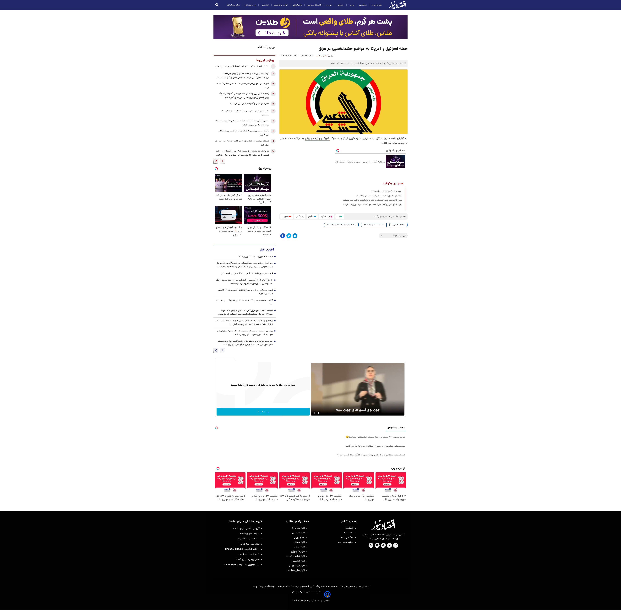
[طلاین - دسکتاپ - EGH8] (310, 27)
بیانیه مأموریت (345, 542)
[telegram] (377, 545)
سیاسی (363, 4)
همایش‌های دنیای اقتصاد (247, 559)
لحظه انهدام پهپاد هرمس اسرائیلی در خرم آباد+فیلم (379, 195)
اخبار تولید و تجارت (295, 556)
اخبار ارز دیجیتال (297, 565)
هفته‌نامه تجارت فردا (249, 544)
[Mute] (319, 413)
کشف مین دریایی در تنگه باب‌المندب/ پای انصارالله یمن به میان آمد (244, 302)
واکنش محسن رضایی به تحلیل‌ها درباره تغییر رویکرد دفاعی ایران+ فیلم (243, 133)
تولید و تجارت (281, 4)
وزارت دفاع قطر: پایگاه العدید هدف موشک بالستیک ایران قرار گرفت (372, 204)
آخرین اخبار (267, 250)
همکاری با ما (347, 537)
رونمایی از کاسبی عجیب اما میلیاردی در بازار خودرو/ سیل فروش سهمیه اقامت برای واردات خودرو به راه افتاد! (245, 333)
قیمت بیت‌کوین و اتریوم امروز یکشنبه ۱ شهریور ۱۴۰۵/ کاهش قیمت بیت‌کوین (245, 292)
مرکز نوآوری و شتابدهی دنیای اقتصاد (241, 564)
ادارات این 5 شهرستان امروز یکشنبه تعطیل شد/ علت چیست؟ (245, 112)
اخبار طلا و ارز (298, 528)
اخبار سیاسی (321, 55)
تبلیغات (349, 528)
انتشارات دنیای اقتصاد (249, 554)
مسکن (340, 4)
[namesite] (397, 5)
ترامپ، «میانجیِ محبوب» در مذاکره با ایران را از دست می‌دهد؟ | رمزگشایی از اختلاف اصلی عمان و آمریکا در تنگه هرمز (243, 76)
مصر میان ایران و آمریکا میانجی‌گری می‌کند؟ (249, 103)
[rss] (371, 545)
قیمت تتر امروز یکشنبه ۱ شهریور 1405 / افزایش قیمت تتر (247, 273)
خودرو (329, 4)
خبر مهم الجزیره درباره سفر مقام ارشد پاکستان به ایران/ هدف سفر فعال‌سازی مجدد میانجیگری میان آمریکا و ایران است (245, 343)
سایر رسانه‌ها (233, 4)
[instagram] (383, 545)
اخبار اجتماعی (298, 560)
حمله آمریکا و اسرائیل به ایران (341, 224)
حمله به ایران (398, 224)
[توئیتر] (288, 235)
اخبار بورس (299, 537)
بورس (351, 4)
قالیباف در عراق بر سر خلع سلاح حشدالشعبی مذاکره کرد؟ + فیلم (243, 85)
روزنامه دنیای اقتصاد (249, 533)
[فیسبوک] (282, 235)
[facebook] (396, 545)
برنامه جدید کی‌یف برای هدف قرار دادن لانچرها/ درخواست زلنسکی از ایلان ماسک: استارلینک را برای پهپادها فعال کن (244, 322)
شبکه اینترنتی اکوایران (249, 538)
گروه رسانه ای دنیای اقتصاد (246, 528)
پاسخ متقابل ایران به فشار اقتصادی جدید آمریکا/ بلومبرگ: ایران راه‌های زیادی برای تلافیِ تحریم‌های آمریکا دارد (244, 95)
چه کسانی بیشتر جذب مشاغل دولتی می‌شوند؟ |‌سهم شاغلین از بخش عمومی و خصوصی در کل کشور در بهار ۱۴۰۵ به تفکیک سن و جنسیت (244, 265)
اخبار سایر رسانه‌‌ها (296, 570)
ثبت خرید (263, 411)
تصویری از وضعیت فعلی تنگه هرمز (387, 191)
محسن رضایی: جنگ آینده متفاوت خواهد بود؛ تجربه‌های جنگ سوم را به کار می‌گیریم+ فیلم (242, 122)
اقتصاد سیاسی (314, 4)
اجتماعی (265, 4)
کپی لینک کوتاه (399, 235)
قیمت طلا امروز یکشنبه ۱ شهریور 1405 (256, 256)
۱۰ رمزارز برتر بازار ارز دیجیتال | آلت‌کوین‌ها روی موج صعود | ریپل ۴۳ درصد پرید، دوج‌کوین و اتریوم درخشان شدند (244, 282)
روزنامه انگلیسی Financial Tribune (242, 549)
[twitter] (389, 545)
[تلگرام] (295, 235)
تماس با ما (348, 532)
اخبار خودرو (299, 546)
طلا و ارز (377, 4)
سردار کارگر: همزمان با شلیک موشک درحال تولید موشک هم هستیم (372, 200)
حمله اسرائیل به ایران (374, 224)
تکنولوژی (297, 4)
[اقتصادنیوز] (383, 525)
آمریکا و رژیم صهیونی (317, 138)
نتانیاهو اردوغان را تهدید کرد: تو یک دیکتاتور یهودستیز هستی (242, 66)
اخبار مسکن (299, 542)
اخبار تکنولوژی (298, 551)
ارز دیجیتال (250, 4)
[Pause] (314, 413)
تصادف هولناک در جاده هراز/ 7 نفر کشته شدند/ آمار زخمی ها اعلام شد (242, 143)
